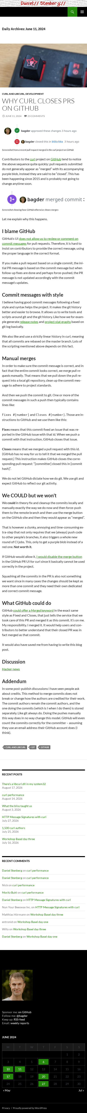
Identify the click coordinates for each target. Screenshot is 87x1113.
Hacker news (11, 669)
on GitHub (24, 1012)
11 (19, 1069)
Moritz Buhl (9, 892)
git (33, 747)
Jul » (81, 1090)
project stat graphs (58, 322)
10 (8, 1069)
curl (32, 159)
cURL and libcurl (13, 93)
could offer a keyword (33, 610)
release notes (29, 322)
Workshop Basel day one (32, 922)
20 (43, 1076)
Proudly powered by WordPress (30, 1108)
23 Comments (36, 116)
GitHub (56, 159)
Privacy (6, 1108)
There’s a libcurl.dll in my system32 (24, 784)
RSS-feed (19, 1019)
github (45, 747)
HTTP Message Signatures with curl (24, 817)
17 (8, 1076)
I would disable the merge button (59, 556)
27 (43, 1083)
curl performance (13, 795)
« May (6, 1090)
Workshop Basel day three (18, 839)
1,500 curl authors (13, 828)
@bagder (22, 1015)
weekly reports (20, 1023)
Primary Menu (82, 12)
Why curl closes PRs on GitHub (38, 104)
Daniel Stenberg (12, 870)
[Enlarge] (80, 130)
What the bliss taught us (17, 806)
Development (34, 93)
